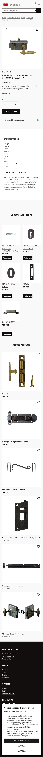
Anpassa (22, 751)
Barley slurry (8, 322)
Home (4, 17)
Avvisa (21, 746)
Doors (23, 17)
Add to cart (11, 111)
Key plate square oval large (31, 247)
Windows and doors (14, 17)
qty (3, 100)
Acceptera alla (21, 741)
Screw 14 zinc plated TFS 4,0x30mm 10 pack (10, 248)
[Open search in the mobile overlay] (21, 10)
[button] (39, 5)
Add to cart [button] (7, 258)
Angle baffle (29, 284)
